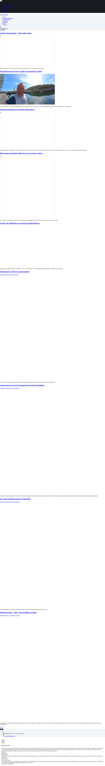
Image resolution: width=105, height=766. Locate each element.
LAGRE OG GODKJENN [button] (7, 764)
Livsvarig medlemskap (8, 18)
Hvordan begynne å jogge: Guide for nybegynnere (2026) (21, 71)
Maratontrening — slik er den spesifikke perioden (18, 612)
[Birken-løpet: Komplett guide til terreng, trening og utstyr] (27, 217)
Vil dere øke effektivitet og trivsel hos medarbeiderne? (20, 223)
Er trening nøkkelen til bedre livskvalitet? (15, 499)
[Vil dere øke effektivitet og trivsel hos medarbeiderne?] (27, 266)
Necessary (5, 753)
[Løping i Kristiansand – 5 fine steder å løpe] (27, 66)
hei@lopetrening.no (10, 736)
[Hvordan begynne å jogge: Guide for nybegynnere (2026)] (27, 104)
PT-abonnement (6, 19)
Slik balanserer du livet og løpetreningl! (14, 272)
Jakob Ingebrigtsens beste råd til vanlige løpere (17, 109)
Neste (1, 728)
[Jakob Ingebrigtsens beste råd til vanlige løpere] (27, 147)
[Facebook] (1, 729)
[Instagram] (2, 729)
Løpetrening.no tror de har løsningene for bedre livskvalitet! (22, 385)
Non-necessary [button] (4, 758)
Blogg (4, 23)
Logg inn (5, 24)
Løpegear (5, 21)
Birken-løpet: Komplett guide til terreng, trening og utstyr (21, 153)
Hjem (4, 17)
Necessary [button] (3, 752)
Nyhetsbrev (5, 22)
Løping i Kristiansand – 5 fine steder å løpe (16, 33)
